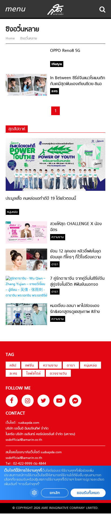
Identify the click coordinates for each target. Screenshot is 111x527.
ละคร (13, 373)
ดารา (71, 365)
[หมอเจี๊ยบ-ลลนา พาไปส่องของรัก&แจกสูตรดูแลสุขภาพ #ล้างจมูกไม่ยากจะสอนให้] (26, 324)
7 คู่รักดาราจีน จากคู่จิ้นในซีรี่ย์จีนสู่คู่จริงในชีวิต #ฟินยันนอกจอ (77, 281)
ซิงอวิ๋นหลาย (28, 38)
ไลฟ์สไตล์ (33, 373)
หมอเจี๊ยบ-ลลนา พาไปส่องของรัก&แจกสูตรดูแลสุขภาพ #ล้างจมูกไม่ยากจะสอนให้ (75, 312)
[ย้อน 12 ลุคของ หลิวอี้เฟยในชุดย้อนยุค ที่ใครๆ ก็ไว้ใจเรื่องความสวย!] (26, 269)
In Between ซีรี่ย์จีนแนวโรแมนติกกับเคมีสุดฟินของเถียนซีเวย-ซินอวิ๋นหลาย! (77, 84)
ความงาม (50, 365)
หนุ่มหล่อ (90, 365)
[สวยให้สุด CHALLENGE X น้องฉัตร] (26, 242)
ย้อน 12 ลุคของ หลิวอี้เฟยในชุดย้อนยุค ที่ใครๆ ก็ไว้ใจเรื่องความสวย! (75, 257)
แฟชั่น (29, 365)
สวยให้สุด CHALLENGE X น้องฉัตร (76, 227)
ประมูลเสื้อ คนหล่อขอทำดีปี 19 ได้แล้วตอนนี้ (41, 198)
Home (11, 38)
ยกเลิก (55, 493)
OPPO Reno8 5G (65, 51)
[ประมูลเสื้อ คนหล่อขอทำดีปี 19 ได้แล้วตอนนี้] (56, 190)
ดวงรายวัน (58, 373)
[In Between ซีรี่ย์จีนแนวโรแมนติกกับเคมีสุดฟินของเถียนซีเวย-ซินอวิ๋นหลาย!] (26, 95)
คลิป (13, 365)
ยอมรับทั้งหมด (88, 493)
